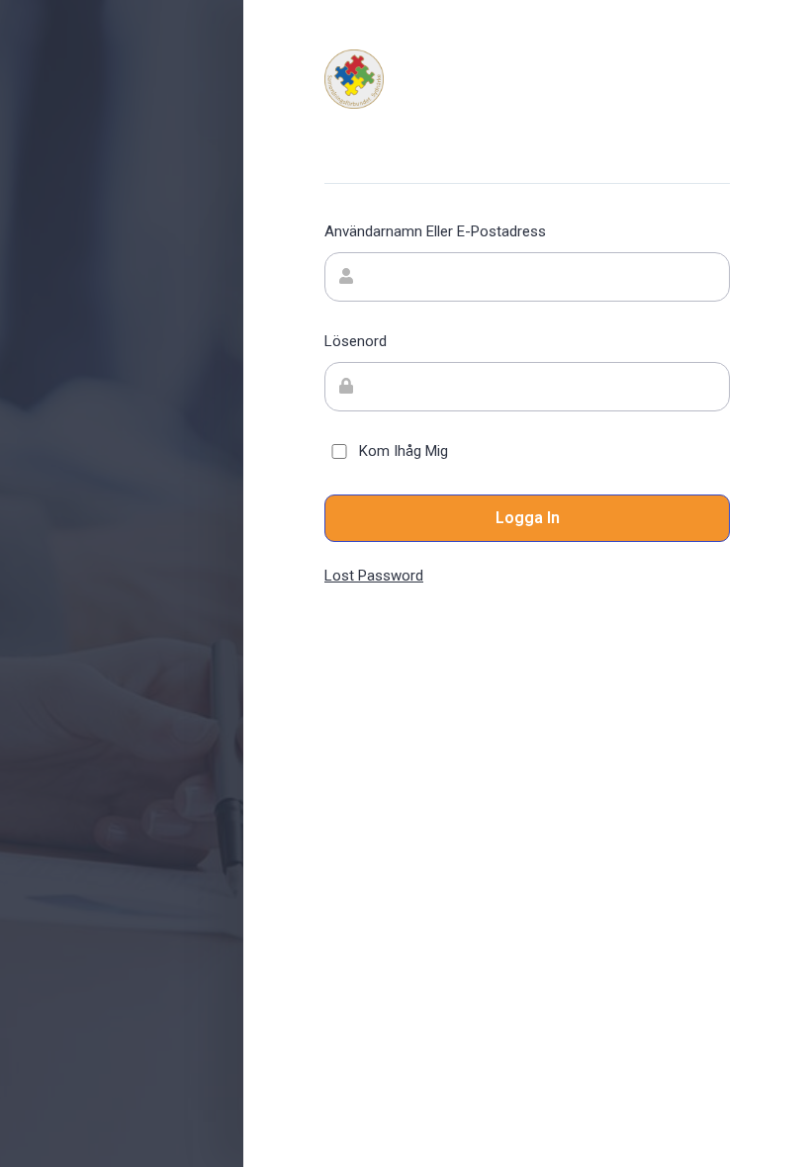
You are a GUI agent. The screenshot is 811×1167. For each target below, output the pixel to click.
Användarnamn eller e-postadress (435, 231)
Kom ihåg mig (403, 451)
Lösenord (355, 341)
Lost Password (373, 575)
